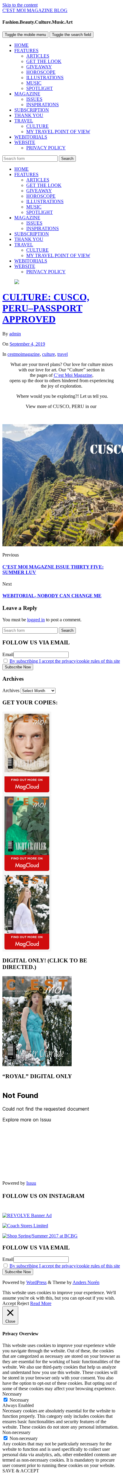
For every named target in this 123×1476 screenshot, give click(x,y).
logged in (36, 619)
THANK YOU (28, 115)
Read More (40, 1303)
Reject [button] (23, 1303)
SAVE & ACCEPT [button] (20, 1470)
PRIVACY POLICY (46, 147)
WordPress (36, 1282)
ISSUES (34, 99)
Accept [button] (9, 1303)
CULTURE (37, 126)
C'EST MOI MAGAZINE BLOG (34, 10)
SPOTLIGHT (39, 88)
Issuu (31, 1183)
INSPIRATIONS (42, 104)
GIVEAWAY (39, 66)
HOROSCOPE (41, 72)
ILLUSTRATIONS (45, 77)
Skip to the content (20, 5)
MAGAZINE (27, 93)
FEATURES (26, 50)
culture (48, 354)
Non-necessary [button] (16, 1432)
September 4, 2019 (27, 343)
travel (62, 354)
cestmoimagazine (23, 354)
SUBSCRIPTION (31, 109)
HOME (21, 45)
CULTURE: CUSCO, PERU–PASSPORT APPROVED (45, 308)
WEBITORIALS (30, 137)
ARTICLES (37, 55)
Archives (10, 690)
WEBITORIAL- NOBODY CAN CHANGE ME (52, 595)
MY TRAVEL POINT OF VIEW (58, 131)
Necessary (19, 1399)
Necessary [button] (12, 1393)
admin (15, 333)
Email (7, 654)
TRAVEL (23, 120)
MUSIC (33, 83)
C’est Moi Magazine (73, 375)
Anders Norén (86, 1282)
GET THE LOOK (43, 61)
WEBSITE (24, 142)
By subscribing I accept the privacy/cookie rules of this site (65, 661)
